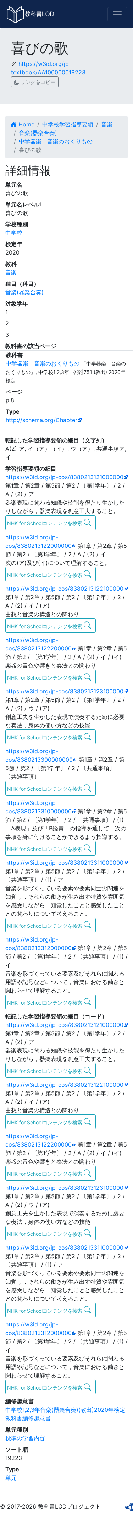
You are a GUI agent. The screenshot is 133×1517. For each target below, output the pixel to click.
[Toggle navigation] (117, 14)
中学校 (13, 232)
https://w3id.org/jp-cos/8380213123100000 (64, 691)
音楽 (106, 124)
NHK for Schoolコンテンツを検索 (45, 523)
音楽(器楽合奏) (38, 132)
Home (25, 124)
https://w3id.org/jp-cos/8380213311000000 (64, 862)
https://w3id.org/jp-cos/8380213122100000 (64, 588)
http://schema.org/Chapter (41, 420)
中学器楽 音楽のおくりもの (56, 141)
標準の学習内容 (25, 1438)
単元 (11, 1477)
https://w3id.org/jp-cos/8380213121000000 (64, 477)
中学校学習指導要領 (67, 124)
